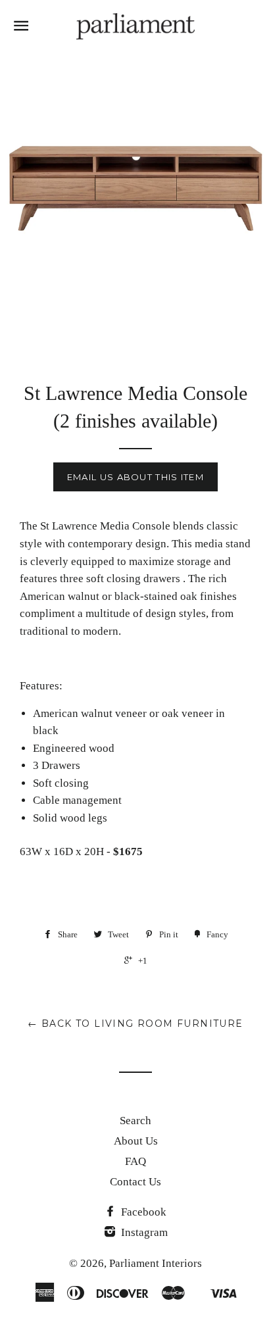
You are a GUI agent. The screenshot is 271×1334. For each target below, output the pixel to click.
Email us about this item (135, 477)
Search (135, 1120)
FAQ (135, 1161)
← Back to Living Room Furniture (135, 1023)
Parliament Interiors (155, 1263)
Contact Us (135, 1181)
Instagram (143, 1232)
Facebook (142, 1212)
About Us (136, 1141)
